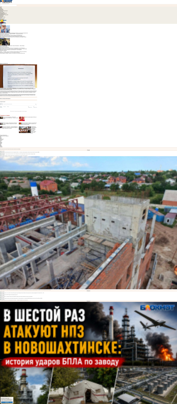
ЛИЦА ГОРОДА (2, 12)
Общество (1, 63)
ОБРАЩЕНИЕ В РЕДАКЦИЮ (4, 14)
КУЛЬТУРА (1, 11)
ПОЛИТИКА (1, 16)
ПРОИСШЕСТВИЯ (2, 17)
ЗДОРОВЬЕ (1, 9)
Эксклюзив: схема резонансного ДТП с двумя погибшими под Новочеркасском (11, 35)
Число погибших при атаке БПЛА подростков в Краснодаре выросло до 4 (9, 294)
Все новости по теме (3, 34)
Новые (1, 106)
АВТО (1, 7)
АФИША (1, 8)
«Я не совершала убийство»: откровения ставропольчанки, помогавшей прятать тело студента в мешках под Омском (14, 155)
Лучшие (4, 106)
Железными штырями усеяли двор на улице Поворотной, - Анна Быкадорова (11, 49)
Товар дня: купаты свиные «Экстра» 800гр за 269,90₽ (36, 298)
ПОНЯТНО (7, 402)
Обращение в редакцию (3, 50)
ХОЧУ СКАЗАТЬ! (2, 18)
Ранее (8, 106)
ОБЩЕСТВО (2, 15)
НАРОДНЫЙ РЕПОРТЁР (3, 13)
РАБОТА (5, 20)
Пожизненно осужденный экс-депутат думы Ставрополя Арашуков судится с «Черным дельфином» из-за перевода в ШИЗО (15, 298)
